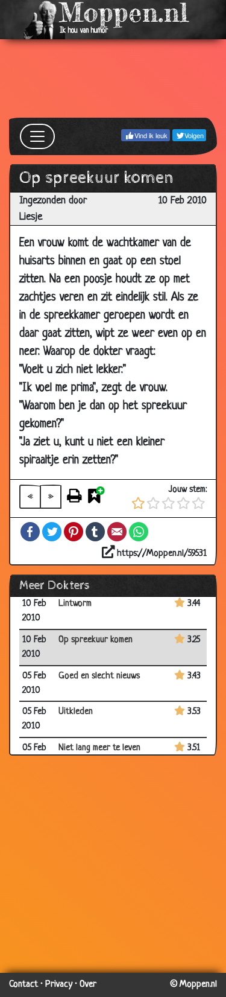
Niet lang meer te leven (99, 748)
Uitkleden (75, 712)
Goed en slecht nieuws (99, 676)
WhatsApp (138, 531)
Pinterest (73, 531)
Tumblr (95, 531)
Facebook (30, 531)
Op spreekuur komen (95, 640)
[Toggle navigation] (37, 136)
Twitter (51, 531)
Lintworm (75, 604)
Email (117, 531)
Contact (23, 984)
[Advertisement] (113, 78)
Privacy (58, 984)
